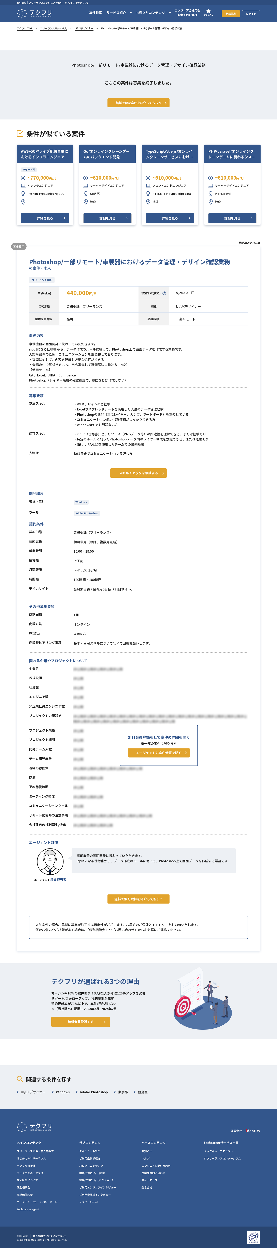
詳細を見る (45, 218)
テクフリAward (88, 1202)
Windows (81, 502)
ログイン (251, 13)
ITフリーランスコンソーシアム (222, 1158)
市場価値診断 (25, 1195)
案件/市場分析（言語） (93, 1173)
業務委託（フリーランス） (86, 306)
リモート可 (29, 169)
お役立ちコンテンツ (91, 1166)
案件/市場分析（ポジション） (97, 1180)
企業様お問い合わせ (153, 1173)
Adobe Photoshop (86, 513)
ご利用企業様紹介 (89, 1158)
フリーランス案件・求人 (53, 28)
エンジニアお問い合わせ (156, 1166)
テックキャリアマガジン (218, 1151)
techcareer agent (28, 1209)
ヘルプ (145, 1158)
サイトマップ (149, 1180)
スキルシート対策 (89, 1151)
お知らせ (147, 1151)
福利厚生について (27, 1180)
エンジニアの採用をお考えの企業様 (187, 12)
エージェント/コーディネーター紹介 (38, 1202)
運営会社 (147, 1187)
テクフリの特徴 (26, 1166)
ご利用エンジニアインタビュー (97, 1187)
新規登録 (231, 13)
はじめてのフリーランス (31, 1158)
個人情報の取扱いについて (49, 1236)
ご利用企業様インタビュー (95, 1195)
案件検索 (95, 12)
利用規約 (22, 1236)
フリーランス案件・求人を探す (35, 1151)
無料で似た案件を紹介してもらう (138, 898)
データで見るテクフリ (30, 1173)
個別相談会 (23, 1187)
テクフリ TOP (24, 28)
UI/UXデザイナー (84, 28)
